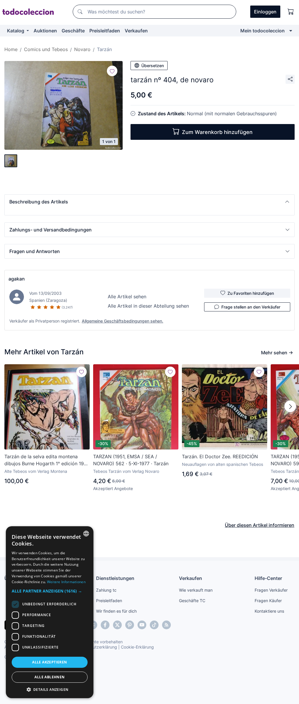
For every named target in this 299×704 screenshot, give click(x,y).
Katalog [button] (16, 31)
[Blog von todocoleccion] (166, 625)
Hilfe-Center (268, 578)
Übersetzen (152, 65)
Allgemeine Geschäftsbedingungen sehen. (122, 320)
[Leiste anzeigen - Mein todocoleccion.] (290, 30)
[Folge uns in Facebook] (105, 625)
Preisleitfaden (104, 31)
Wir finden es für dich (116, 611)
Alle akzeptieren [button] (49, 662)
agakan (16, 279)
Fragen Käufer (268, 600)
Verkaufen (136, 31)
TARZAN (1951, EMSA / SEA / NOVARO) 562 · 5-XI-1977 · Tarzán (130, 460)
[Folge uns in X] (117, 625)
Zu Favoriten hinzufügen (250, 293)
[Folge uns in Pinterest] (129, 625)
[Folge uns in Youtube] (142, 625)
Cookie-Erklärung (137, 646)
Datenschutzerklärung (96, 646)
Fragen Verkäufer (271, 590)
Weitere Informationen (66, 581)
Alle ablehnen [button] (49, 677)
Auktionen (45, 31)
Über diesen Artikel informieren (259, 525)
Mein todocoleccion (262, 31)
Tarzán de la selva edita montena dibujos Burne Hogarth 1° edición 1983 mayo (47, 460)
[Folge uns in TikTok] (154, 625)
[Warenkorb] (290, 11)
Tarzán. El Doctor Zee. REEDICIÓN (220, 456)
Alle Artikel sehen (127, 296)
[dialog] (49, 612)
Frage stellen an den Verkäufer (250, 306)
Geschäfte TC (192, 600)
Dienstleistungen (115, 578)
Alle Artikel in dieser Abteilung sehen (148, 306)
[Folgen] (112, 71)
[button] (149, 201)
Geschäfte (73, 31)
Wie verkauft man (196, 590)
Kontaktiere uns (269, 611)
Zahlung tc (106, 590)
